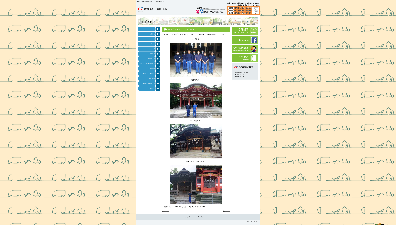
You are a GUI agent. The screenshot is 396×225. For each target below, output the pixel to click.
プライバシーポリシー (252, 221)
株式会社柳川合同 (157, 10)
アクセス (245, 58)
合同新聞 (245, 31)
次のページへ (165, 211)
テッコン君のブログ (245, 49)
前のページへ (226, 211)
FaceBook (245, 40)
